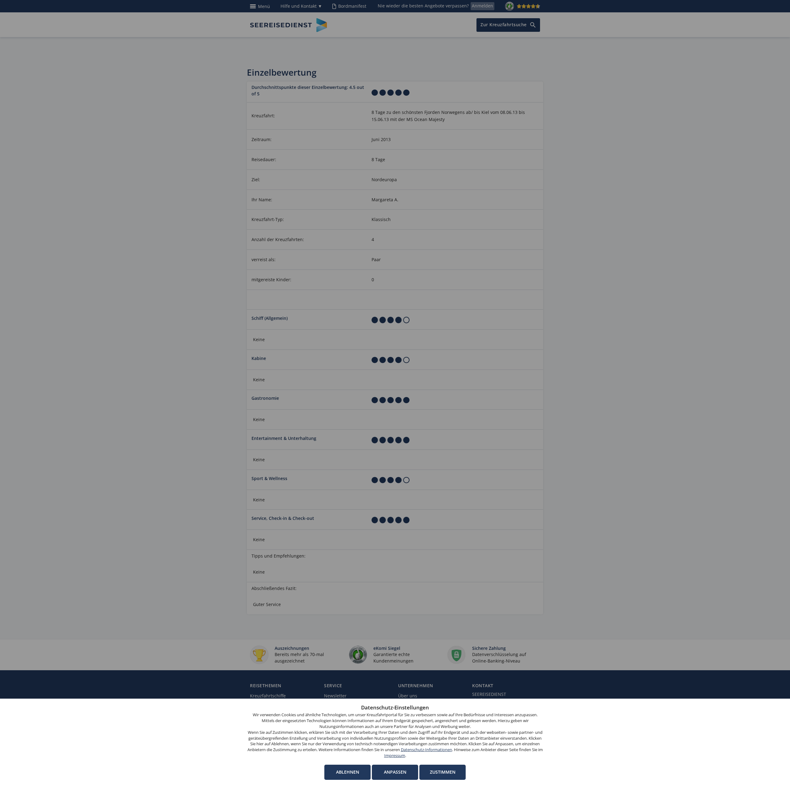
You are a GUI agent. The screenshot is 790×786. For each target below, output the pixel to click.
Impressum (394, 755)
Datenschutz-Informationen (426, 749)
